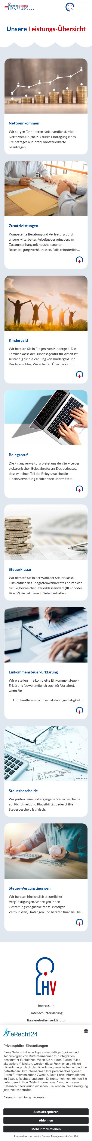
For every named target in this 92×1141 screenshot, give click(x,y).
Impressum (46, 1005)
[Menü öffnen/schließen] (83, 7)
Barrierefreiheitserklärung (46, 1020)
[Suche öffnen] (69, 7)
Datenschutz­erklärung (46, 1013)
